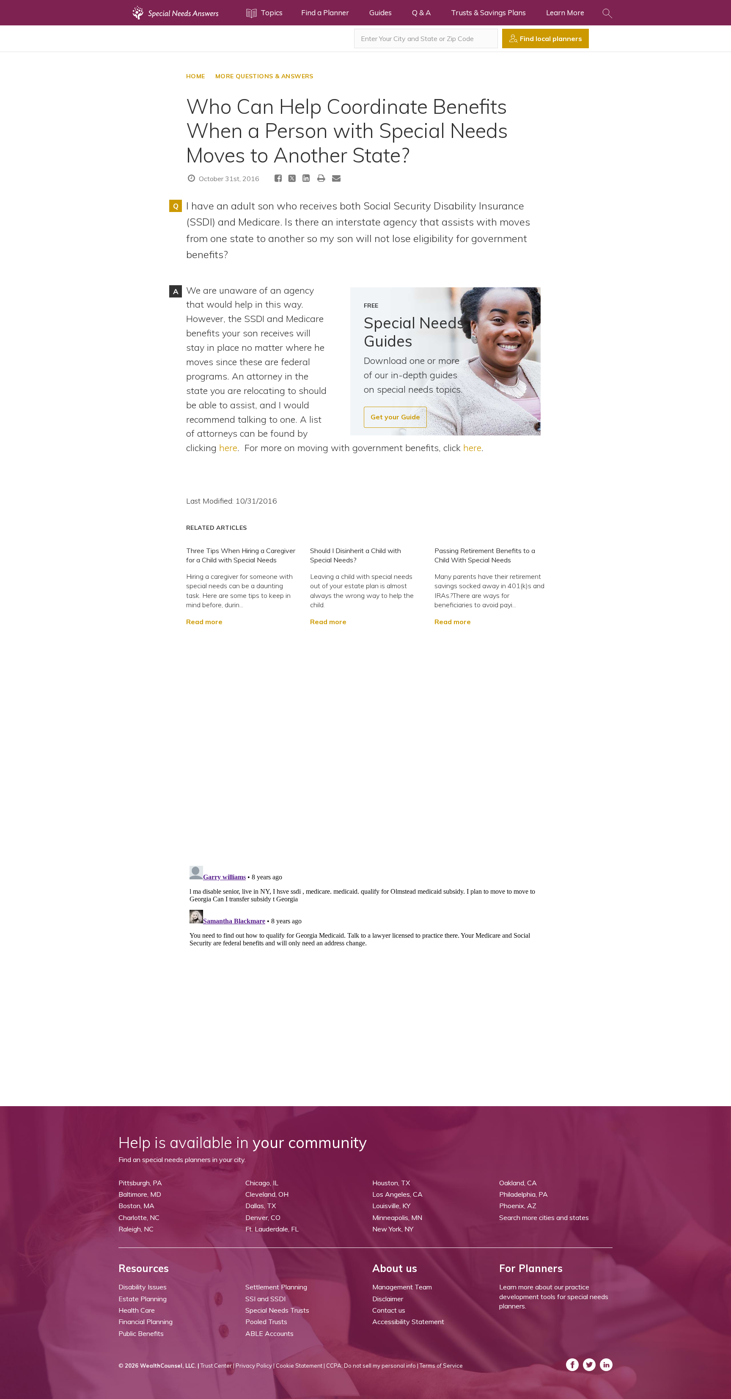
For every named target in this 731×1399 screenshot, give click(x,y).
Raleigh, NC (136, 1229)
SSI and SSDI (265, 1298)
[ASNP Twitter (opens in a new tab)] (589, 1364)
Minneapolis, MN (397, 1217)
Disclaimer (387, 1298)
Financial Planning (145, 1321)
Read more (204, 621)
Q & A (421, 12)
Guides (380, 12)
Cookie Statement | (300, 1365)
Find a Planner (325, 12)
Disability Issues (142, 1287)
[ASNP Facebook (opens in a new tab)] (572, 1364)
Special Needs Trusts (277, 1310)
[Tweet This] (292, 179)
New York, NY (392, 1229)
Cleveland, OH (267, 1194)
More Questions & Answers (264, 76)
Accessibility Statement (408, 1321)
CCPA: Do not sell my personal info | (372, 1365)
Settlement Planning (276, 1287)
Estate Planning (142, 1298)
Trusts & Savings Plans (488, 12)
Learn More (565, 12)
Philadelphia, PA (523, 1194)
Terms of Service (441, 1365)
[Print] (321, 178)
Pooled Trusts (266, 1321)
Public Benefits (141, 1333)
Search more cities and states (544, 1217)
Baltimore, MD (139, 1194)
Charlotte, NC (138, 1217)
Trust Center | (217, 1365)
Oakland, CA (518, 1183)
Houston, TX (391, 1183)
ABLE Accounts (269, 1333)
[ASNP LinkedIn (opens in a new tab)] (606, 1364)
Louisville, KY (391, 1205)
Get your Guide (395, 417)
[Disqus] (365, 742)
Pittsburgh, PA (140, 1183)
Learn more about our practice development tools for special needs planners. (553, 1296)
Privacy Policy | (255, 1365)
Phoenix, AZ (517, 1205)
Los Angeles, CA (397, 1194)
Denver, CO (262, 1217)
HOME (195, 76)
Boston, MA (136, 1205)
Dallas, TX (260, 1205)
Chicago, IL (261, 1183)
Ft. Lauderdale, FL (272, 1229)
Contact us (388, 1310)
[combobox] (426, 38)
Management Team (402, 1287)
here (228, 447)
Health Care (136, 1310)
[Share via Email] (336, 178)
